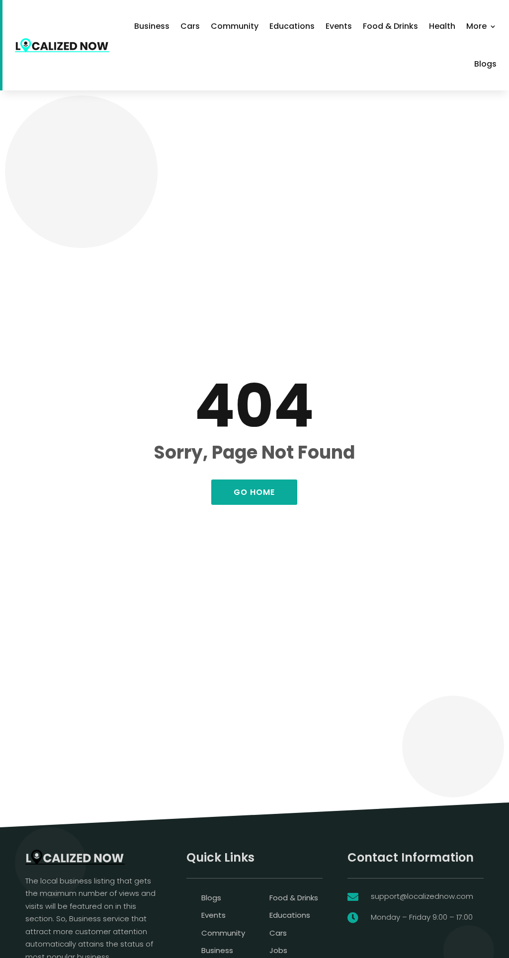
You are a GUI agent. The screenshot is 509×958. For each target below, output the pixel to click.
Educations (292, 26)
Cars (190, 26)
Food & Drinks (390, 26)
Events (339, 26)
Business (152, 26)
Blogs (485, 64)
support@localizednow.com (422, 896)
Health (442, 26)
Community (234, 26)
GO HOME (254, 492)
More (476, 26)
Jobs (278, 950)
